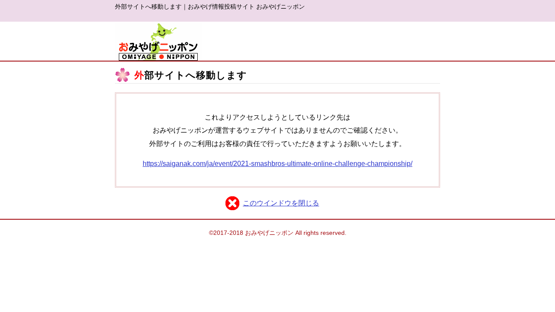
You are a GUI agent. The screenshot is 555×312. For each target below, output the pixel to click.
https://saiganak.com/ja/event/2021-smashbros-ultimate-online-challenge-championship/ (277, 163)
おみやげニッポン (158, 41)
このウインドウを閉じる (281, 203)
